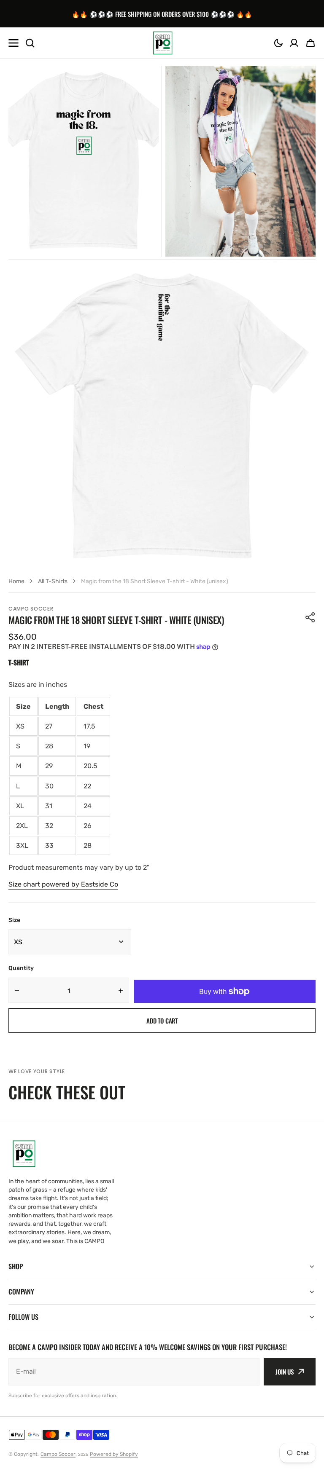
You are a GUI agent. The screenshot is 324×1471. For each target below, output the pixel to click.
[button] (278, 43)
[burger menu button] (13, 43)
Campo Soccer (58, 1454)
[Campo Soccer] (162, 42)
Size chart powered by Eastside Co (63, 884)
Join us (284, 1371)
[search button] (30, 43)
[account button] (294, 43)
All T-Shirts (53, 581)
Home (16, 581)
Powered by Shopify (114, 1454)
